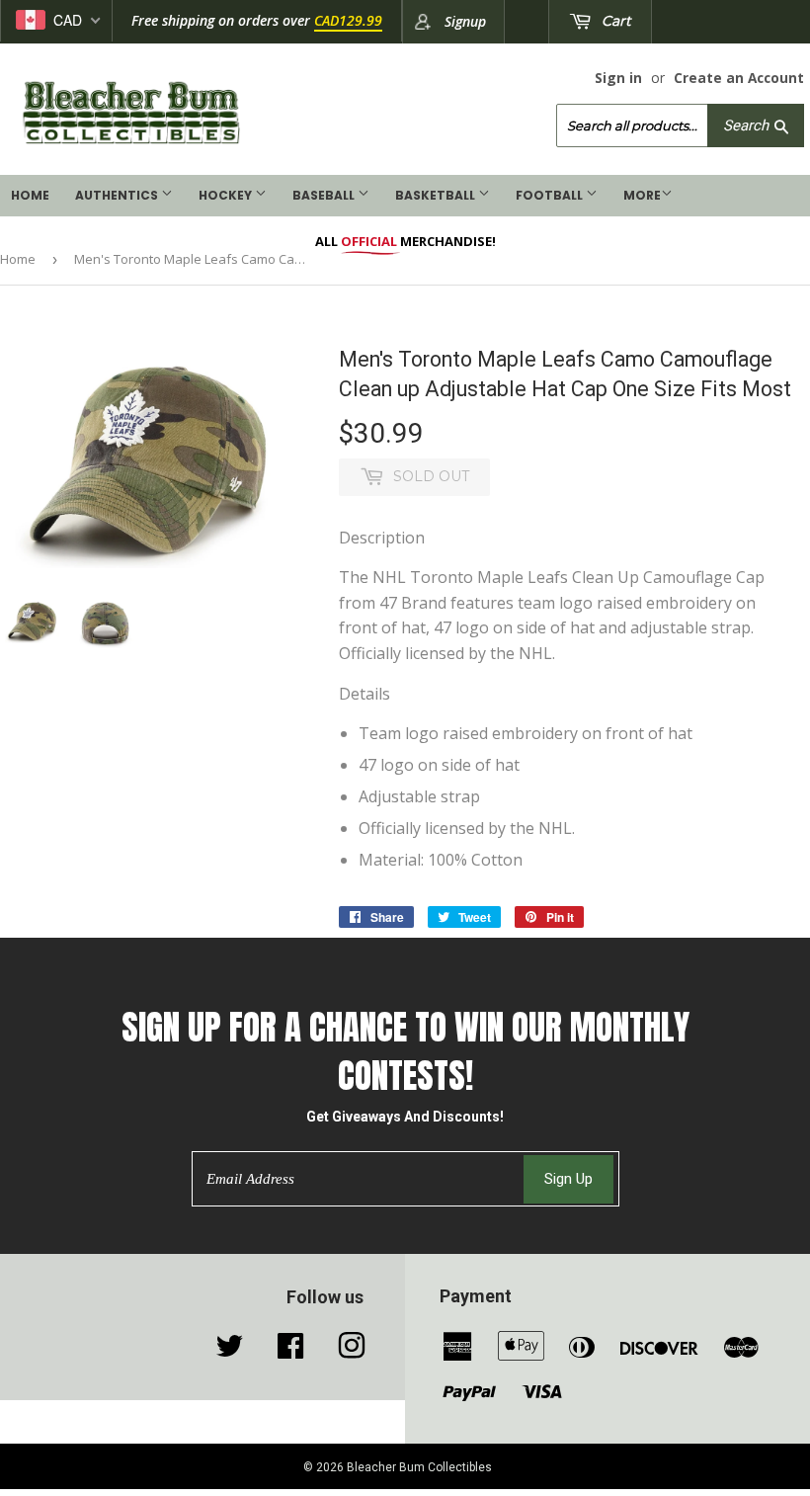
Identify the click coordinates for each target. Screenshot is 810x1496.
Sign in (618, 77)
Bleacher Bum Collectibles (419, 1467)
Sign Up (568, 1179)
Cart (614, 21)
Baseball (325, 195)
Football (551, 195)
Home (30, 195)
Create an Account (739, 77)
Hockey (227, 195)
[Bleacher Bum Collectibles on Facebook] (290, 1351)
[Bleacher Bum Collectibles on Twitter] (229, 1351)
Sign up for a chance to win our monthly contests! (405, 1051)
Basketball (436, 195)
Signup (465, 21)
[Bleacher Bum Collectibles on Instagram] (351, 1351)
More (642, 195)
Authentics (118, 195)
